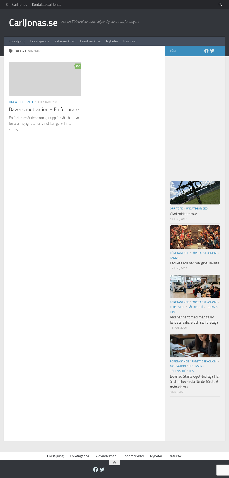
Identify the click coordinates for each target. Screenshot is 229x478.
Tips (172, 311)
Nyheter (112, 41)
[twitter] (212, 51)
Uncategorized (21, 102)
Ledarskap (177, 307)
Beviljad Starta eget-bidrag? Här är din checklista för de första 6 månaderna (195, 381)
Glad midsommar (183, 214)
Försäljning (17, 41)
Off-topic (176, 208)
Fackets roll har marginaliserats (194, 263)
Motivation (178, 366)
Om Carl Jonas (16, 4)
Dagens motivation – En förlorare (44, 109)
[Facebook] (206, 51)
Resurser (130, 41)
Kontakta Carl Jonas (46, 4)
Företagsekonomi (204, 253)
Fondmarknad (90, 41)
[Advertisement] (195, 115)
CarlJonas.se (33, 22)
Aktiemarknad (64, 41)
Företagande (39, 41)
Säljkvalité (196, 307)
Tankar (175, 257)
